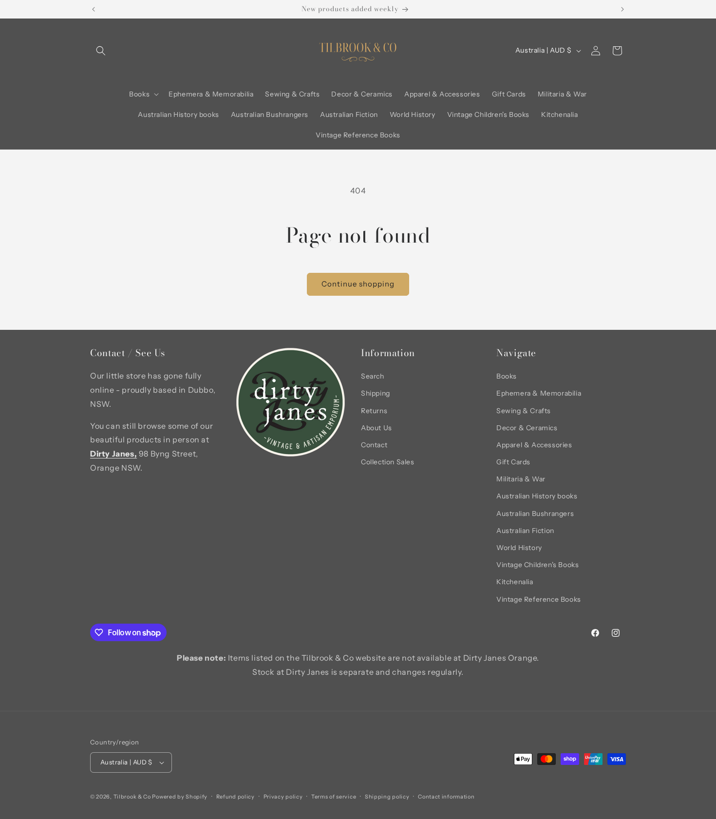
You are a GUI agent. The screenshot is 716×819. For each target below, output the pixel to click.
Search (372, 376)
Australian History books (536, 496)
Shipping (375, 393)
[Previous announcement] (93, 9)
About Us (376, 427)
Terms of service (333, 796)
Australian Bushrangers (535, 513)
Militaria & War (521, 479)
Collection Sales (388, 461)
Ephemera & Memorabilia (538, 393)
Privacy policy (283, 796)
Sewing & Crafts (523, 410)
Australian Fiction (525, 530)
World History (519, 547)
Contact (374, 444)
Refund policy (235, 796)
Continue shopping (358, 283)
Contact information (446, 796)
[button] (101, 50)
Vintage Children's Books (537, 564)
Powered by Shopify (179, 796)
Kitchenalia (514, 581)
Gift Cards (513, 461)
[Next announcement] (622, 9)
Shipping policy (387, 796)
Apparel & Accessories (534, 444)
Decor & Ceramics (527, 427)
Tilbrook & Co (132, 796)
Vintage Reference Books (538, 599)
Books (506, 376)
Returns (374, 410)
